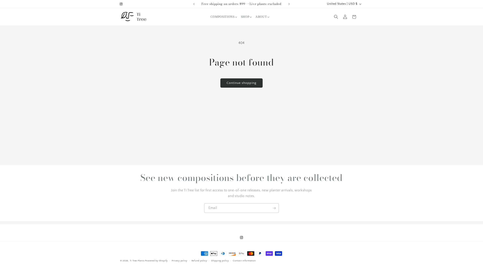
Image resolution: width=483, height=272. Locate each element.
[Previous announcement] (194, 4)
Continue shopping (241, 83)
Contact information (244, 261)
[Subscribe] (274, 208)
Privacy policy (179, 261)
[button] (223, 17)
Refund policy (199, 261)
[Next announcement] (289, 4)
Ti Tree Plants (137, 261)
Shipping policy (220, 261)
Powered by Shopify (156, 261)
